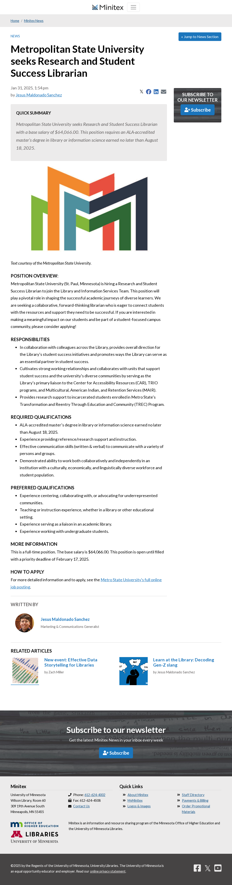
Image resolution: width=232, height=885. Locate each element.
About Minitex (138, 795)
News (15, 36)
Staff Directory (193, 795)
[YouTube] (218, 868)
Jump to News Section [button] (200, 36)
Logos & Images (139, 806)
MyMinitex (135, 800)
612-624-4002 (95, 795)
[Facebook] (197, 868)
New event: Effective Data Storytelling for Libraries (70, 662)
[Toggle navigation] (133, 7)
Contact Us (81, 806)
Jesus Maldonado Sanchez (39, 94)
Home (15, 21)
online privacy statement (108, 871)
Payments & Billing (195, 800)
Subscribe (200, 109)
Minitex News (34, 21)
